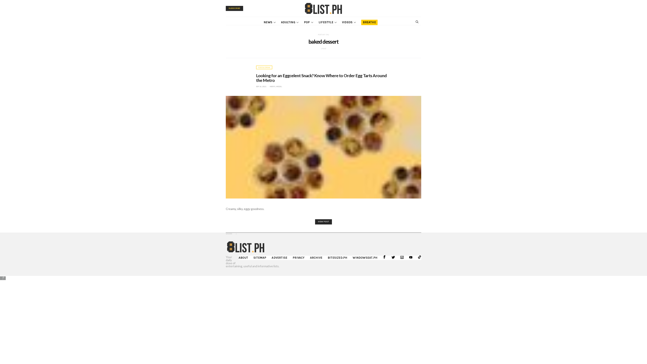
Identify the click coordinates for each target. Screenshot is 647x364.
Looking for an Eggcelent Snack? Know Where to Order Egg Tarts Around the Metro (321, 78)
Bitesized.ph (337, 257)
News (268, 22)
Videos (347, 22)
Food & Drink (264, 67)
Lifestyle (326, 22)
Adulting (288, 22)
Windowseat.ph (365, 257)
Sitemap (259, 257)
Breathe (369, 22)
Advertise (279, 257)
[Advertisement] (323, 304)
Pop (307, 22)
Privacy (298, 257)
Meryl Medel (276, 86)
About (243, 257)
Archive (316, 257)
